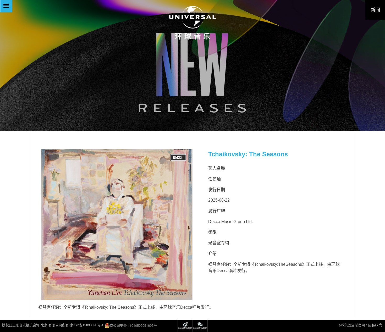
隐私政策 (375, 324)
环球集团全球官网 (351, 324)
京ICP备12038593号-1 (86, 324)
